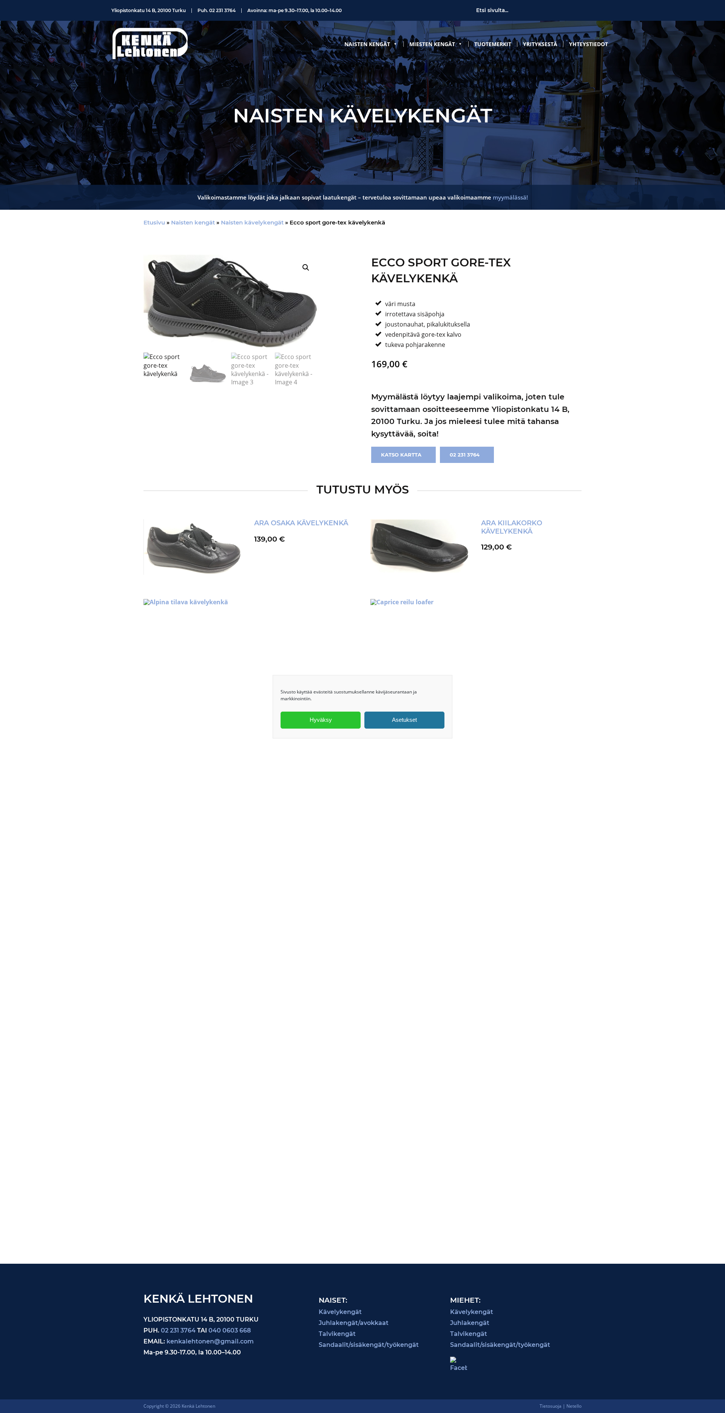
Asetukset (404, 720)
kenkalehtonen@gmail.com (210, 1341)
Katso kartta (401, 455)
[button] (306, 267)
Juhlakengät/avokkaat (354, 1322)
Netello (574, 1406)
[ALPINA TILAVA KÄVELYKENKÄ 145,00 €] (248, 897)
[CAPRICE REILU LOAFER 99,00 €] (475, 914)
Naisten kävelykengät (252, 222)
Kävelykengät (340, 1311)
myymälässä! (510, 197)
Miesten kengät (432, 44)
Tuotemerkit (492, 44)
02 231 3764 (222, 10)
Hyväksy (321, 720)
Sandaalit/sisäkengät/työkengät (369, 1344)
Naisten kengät (367, 44)
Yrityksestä (540, 44)
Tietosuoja (550, 1406)
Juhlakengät (469, 1322)
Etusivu (154, 222)
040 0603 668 (229, 1330)
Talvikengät (337, 1333)
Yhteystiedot (588, 44)
